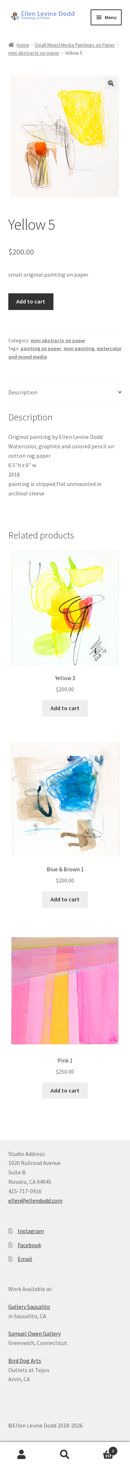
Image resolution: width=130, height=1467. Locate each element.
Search (65, 1454)
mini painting (79, 348)
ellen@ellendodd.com (35, 1200)
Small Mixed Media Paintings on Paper (75, 45)
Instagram (31, 1231)
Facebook (29, 1245)
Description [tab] (22, 392)
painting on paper (41, 348)
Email (25, 1258)
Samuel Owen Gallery (34, 1333)
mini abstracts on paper (34, 53)
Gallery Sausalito (29, 1306)
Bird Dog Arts (24, 1360)
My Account (21, 1454)
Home (23, 45)
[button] (111, 83)
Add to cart (30, 301)
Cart (100, 1448)
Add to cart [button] (65, 708)
